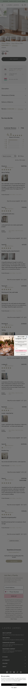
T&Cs (21, 352)
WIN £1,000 (21, 350)
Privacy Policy (24, 352)
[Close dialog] (26, 337)
